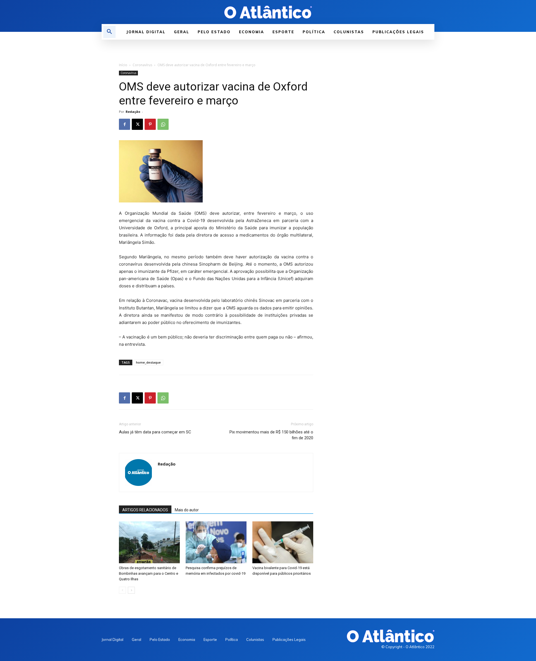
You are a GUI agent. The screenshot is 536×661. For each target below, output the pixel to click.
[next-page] (131, 590)
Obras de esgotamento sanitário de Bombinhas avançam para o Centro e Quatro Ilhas (148, 573)
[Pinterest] (150, 124)
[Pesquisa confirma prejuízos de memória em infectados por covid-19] (216, 542)
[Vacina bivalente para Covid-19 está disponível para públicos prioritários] (282, 542)
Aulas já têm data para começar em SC (155, 432)
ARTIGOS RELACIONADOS (145, 510)
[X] (137, 124)
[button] (109, 32)
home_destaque (148, 362)
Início (123, 65)
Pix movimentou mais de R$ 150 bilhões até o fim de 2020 (271, 434)
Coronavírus (142, 65)
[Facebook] (124, 124)
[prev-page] (122, 590)
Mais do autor (187, 510)
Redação (133, 111)
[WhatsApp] (163, 124)
